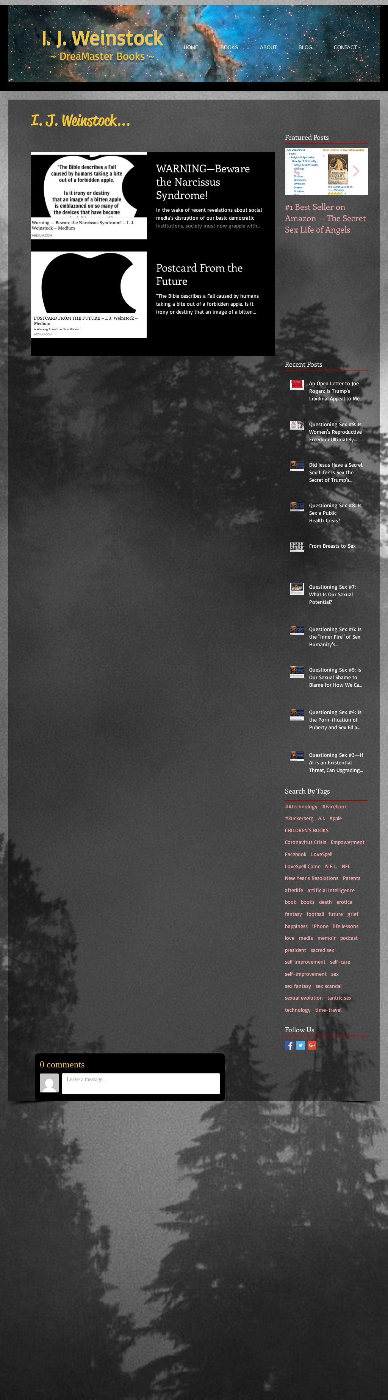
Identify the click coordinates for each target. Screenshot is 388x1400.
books (307, 901)
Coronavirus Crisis (305, 842)
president (295, 950)
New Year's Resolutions (311, 878)
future (336, 914)
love (289, 937)
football (315, 914)
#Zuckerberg (299, 818)
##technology (301, 806)
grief (352, 914)
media (306, 937)
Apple (336, 818)
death (325, 901)
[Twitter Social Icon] (300, 1045)
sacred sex (322, 950)
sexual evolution (304, 997)
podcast (349, 937)
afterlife (294, 890)
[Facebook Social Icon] (289, 1045)
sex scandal (328, 986)
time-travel (328, 1009)
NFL (346, 866)
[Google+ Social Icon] (312, 1045)
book (290, 901)
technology (298, 1009)
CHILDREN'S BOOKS (307, 830)
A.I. (321, 818)
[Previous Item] (297, 171)
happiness (296, 926)
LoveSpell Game (303, 866)
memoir (327, 937)
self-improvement (306, 973)
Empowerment (348, 842)
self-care (340, 961)
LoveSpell (321, 854)
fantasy (293, 914)
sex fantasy (298, 986)
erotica (344, 901)
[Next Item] (355, 171)
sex (335, 973)
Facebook (296, 854)
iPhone (320, 926)
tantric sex (339, 997)
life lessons (345, 926)
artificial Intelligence (331, 890)
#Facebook (334, 806)
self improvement (305, 961)
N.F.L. (331, 866)
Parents (351, 878)
